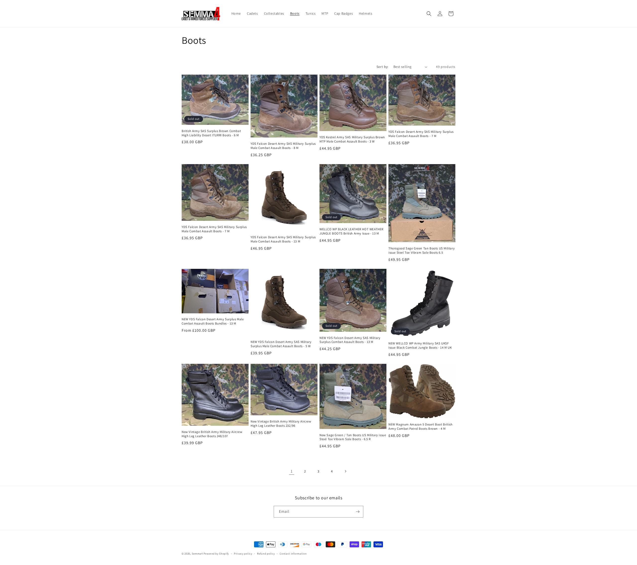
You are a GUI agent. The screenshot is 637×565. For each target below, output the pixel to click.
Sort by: (382, 66)
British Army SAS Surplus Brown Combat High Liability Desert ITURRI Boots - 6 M (211, 133)
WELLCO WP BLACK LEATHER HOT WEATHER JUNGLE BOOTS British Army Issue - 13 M (351, 231)
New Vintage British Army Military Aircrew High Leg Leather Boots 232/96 (281, 424)
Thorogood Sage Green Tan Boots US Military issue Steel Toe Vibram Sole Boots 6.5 (421, 250)
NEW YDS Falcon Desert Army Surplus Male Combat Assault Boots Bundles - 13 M (213, 321)
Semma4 (197, 553)
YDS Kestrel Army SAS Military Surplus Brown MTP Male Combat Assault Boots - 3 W (352, 139)
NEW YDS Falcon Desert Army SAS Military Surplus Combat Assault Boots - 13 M (349, 340)
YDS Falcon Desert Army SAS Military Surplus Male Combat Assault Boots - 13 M (283, 239)
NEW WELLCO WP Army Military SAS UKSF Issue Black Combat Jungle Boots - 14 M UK (420, 345)
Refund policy (266, 553)
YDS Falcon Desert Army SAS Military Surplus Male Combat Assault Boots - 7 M (421, 134)
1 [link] (292, 471)
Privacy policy (243, 553)
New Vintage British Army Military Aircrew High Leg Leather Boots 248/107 (212, 434)
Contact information (293, 553)
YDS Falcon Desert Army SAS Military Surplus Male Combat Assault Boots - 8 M (283, 146)
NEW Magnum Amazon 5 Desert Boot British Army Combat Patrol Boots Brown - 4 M (420, 427)
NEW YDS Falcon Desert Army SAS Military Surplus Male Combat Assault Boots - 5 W (281, 344)
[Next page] (345, 471)
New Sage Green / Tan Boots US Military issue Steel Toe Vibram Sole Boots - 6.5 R (352, 437)
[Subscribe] (357, 512)
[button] (429, 13)
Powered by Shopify (216, 553)
